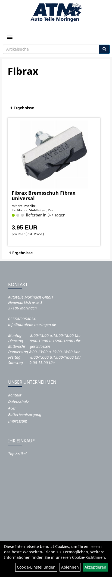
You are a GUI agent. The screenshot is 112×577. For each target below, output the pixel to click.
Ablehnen (70, 567)
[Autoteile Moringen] (56, 12)
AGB (11, 408)
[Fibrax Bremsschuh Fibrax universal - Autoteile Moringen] (54, 154)
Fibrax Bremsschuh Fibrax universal (43, 195)
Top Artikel (17, 453)
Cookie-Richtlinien (88, 557)
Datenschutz (18, 401)
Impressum (17, 421)
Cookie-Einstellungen (36, 567)
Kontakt (14, 395)
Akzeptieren (95, 567)
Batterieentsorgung (24, 414)
